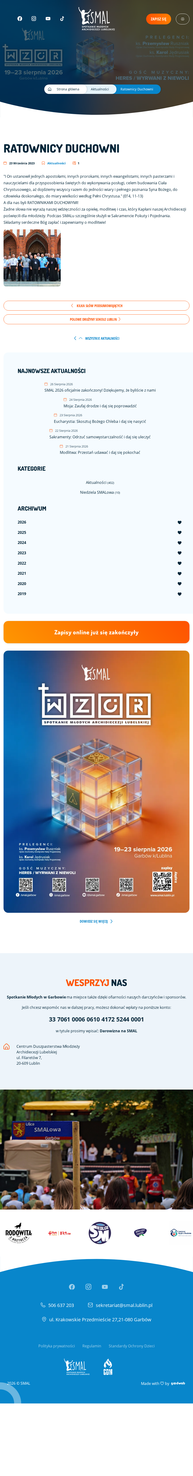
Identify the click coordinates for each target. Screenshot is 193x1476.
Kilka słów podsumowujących (99, 305)
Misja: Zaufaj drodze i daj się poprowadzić (100, 403)
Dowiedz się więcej (94, 921)
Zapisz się (158, 19)
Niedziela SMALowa (100, 492)
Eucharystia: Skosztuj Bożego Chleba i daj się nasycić (100, 418)
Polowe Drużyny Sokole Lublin (94, 319)
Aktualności (56, 163)
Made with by (163, 1383)
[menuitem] (100, 522)
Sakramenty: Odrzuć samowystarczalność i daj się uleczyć (100, 434)
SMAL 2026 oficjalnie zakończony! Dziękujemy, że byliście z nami (100, 387)
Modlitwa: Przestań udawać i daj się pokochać (100, 449)
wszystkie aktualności (102, 338)
